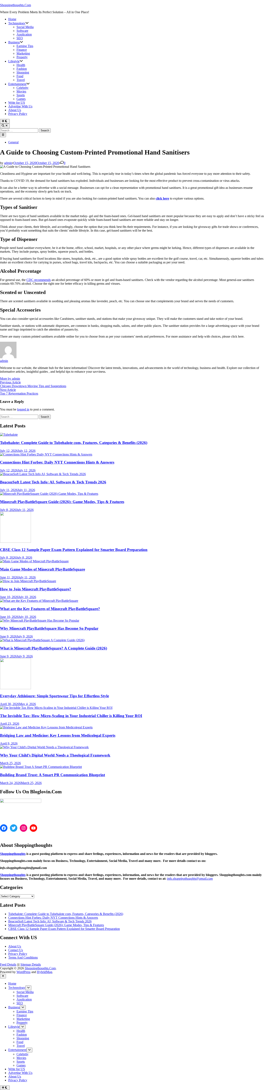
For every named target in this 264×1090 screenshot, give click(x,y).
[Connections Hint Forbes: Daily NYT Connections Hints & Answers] (46, 454)
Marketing (23, 53)
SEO (19, 38)
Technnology (16, 23)
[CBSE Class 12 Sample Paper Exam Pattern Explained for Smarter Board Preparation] (15, 541)
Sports (20, 95)
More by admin (10, 378)
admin (8, 163)
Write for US (16, 102)
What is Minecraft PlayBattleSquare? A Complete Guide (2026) (53, 648)
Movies (21, 91)
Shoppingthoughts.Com (15, 5)
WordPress (23, 972)
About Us (14, 110)
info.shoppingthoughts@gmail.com (190, 878)
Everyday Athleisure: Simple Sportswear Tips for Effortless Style (54, 696)
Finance (21, 49)
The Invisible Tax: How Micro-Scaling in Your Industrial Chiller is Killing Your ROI (71, 716)
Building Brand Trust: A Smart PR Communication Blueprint (52, 775)
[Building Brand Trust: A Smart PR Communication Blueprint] (41, 767)
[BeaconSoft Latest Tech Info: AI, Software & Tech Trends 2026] (43, 474)
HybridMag (44, 972)
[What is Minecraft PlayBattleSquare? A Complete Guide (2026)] (42, 640)
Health (20, 65)
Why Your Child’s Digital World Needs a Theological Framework (55, 755)
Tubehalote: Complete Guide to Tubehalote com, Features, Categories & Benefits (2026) (73, 442)
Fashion (21, 68)
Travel (20, 80)
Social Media (25, 27)
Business (14, 42)
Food (19, 76)
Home (12, 19)
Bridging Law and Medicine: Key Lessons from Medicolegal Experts (57, 735)
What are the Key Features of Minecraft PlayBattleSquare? (50, 609)
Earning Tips (24, 46)
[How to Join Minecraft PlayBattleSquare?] (28, 581)
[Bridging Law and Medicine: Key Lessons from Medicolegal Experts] (46, 727)
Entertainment (17, 84)
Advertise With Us (20, 106)
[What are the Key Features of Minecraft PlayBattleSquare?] (39, 600)
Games (21, 99)
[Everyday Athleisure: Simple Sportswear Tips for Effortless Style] (15, 688)
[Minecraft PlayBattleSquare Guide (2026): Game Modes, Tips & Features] (49, 493)
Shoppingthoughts (13, 854)
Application (24, 34)
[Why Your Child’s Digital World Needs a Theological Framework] (44, 747)
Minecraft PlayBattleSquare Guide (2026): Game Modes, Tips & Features (62, 502)
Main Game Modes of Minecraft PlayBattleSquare (42, 569)
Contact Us (15, 950)
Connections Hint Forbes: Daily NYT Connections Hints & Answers (57, 462)
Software (22, 30)
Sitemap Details (30, 964)
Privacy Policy (17, 113)
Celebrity (22, 87)
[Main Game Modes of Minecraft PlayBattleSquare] (34, 561)
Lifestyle (14, 61)
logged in (23, 409)
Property (22, 57)
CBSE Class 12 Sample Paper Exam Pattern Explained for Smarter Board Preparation (73, 549)
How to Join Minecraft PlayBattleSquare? (35, 589)
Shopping (22, 72)
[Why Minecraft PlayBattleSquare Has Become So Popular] (39, 620)
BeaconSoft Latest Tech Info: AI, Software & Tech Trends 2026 (53, 482)
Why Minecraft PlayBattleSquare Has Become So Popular (49, 628)
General (13, 142)
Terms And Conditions (23, 957)
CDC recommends (38, 280)
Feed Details (8, 964)
